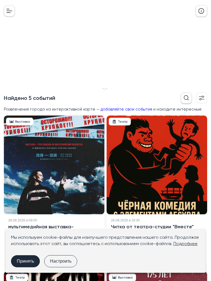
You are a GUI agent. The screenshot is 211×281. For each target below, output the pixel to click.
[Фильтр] (201, 97)
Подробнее (185, 243)
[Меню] (9, 10)
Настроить (60, 261)
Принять (25, 261)
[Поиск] (186, 97)
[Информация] (201, 11)
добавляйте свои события (126, 109)
